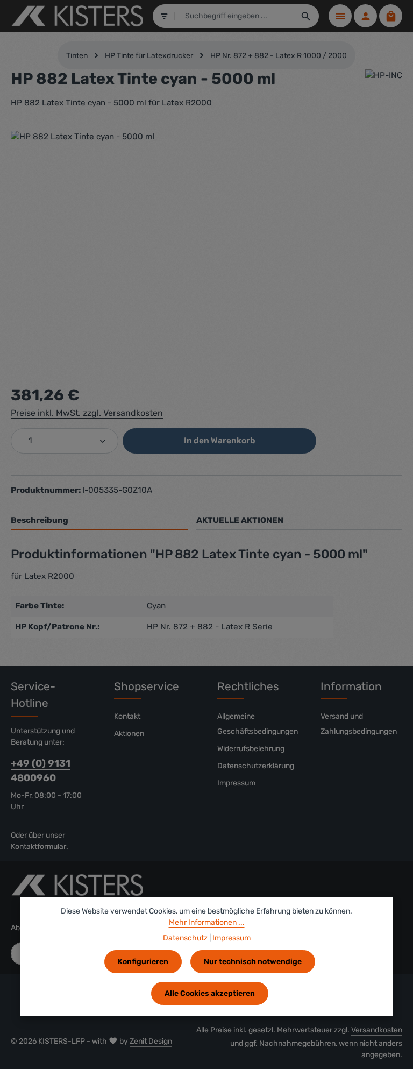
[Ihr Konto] (365, 15)
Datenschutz (185, 938)
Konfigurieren (143, 961)
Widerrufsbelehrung (250, 748)
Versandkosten (376, 1030)
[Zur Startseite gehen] (77, 16)
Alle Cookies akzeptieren (210, 993)
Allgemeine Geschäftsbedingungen (257, 724)
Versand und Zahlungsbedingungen (359, 724)
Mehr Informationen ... (207, 922)
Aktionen (129, 733)
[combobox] (234, 16)
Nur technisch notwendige (253, 961)
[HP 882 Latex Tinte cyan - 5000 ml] (206, 246)
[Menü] (340, 15)
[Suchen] (306, 16)
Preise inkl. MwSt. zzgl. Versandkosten (87, 413)
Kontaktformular (38, 846)
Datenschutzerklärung (255, 765)
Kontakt (127, 716)
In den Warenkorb (219, 440)
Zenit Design (151, 1041)
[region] (206, 246)
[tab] (99, 521)
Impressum (236, 783)
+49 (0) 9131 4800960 (40, 770)
